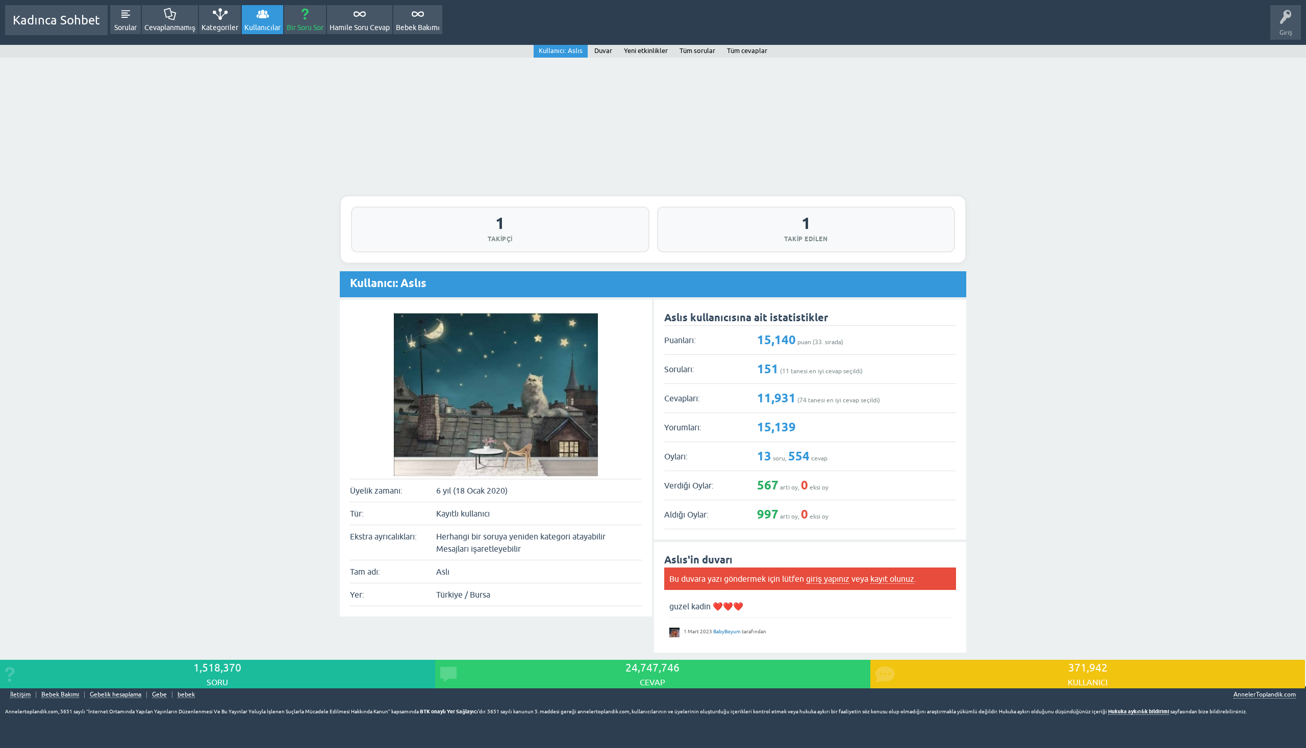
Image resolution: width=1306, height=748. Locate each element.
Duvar (603, 51)
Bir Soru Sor (305, 27)
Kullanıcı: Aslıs (561, 51)
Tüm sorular (697, 51)
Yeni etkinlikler (646, 51)
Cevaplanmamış (169, 27)
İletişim (20, 694)
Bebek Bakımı (418, 27)
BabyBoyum (727, 631)
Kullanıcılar (262, 27)
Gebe (159, 694)
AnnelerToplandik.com (1265, 694)
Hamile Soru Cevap (360, 27)
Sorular (125, 27)
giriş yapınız (827, 578)
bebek (186, 694)
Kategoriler (220, 27)
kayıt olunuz (892, 578)
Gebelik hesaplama (115, 694)
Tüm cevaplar (747, 51)
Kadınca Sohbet (56, 20)
